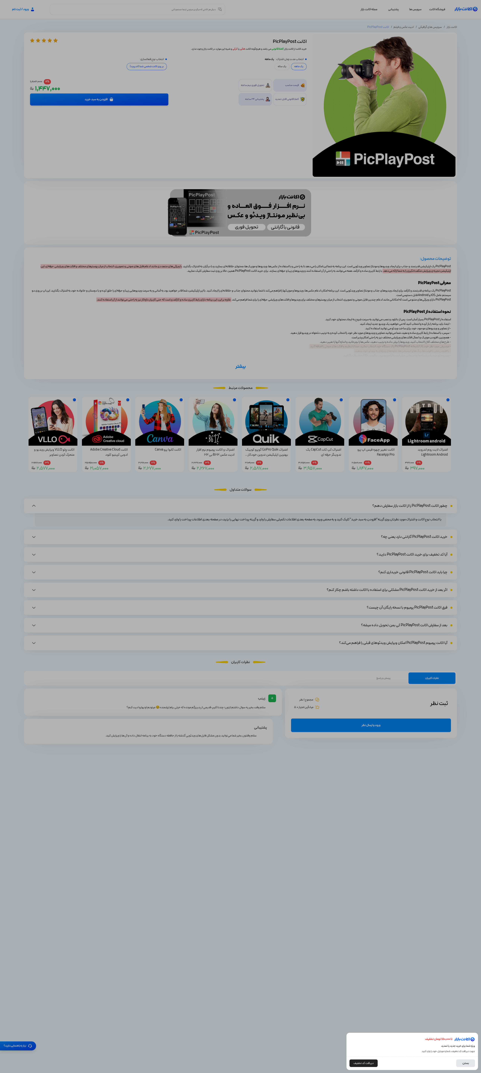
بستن (465, 1063)
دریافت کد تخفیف (363, 1063)
